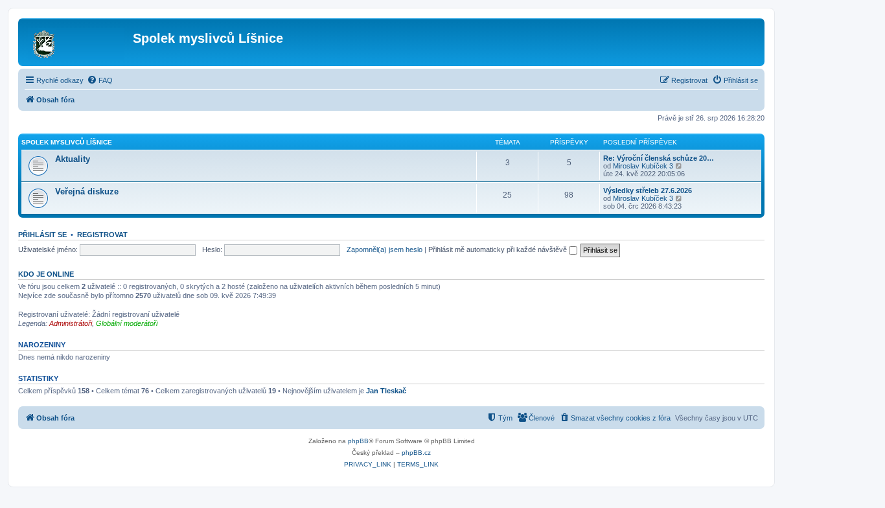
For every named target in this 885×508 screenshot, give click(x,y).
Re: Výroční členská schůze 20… (658, 158)
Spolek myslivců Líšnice (66, 142)
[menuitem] (100, 80)
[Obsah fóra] (77, 42)
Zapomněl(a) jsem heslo (384, 249)
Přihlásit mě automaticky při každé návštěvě (498, 249)
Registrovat (102, 234)
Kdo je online (46, 274)
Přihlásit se (42, 234)
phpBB (358, 440)
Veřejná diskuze (87, 191)
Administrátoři (70, 323)
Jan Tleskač (386, 391)
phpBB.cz (416, 452)
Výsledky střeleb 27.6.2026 (647, 190)
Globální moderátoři (126, 323)
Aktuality (72, 159)
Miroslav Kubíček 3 (643, 166)
